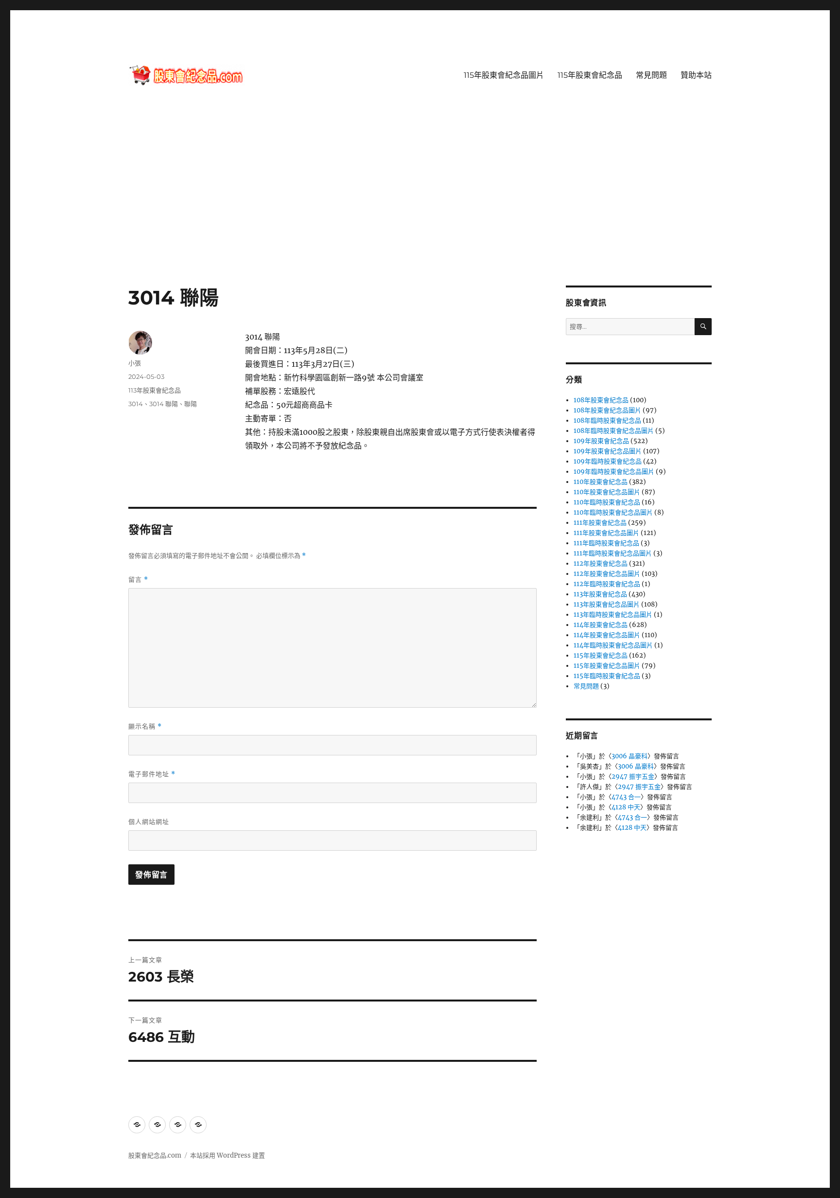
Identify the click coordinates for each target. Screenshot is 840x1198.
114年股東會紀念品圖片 (607, 635)
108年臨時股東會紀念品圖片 (614, 431)
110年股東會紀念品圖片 (607, 492)
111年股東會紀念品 (600, 523)
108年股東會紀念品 (601, 400)
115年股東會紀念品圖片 (504, 75)
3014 (135, 404)
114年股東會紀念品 (601, 625)
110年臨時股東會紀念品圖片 (613, 512)
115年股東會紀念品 (590, 75)
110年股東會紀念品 (601, 482)
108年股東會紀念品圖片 (607, 410)
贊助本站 (696, 75)
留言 (138, 579)
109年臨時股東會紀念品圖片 (614, 471)
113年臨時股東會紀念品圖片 (613, 614)
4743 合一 (626, 797)
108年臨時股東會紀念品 (607, 420)
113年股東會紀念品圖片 (607, 604)
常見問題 (651, 75)
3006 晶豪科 (630, 756)
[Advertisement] (420, 213)
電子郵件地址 (151, 774)
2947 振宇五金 (633, 776)
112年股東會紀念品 (601, 563)
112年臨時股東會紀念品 (607, 584)
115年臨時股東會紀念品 (607, 676)
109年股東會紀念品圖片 (608, 451)
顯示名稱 (145, 726)
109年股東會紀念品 (601, 441)
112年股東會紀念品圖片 (607, 574)
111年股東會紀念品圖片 (606, 533)
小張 (134, 363)
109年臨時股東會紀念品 (608, 461)
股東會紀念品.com (154, 1155)
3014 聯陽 (163, 404)
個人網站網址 (148, 821)
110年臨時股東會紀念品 (607, 502)
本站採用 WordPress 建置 (227, 1155)
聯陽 (190, 404)
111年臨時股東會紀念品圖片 (613, 553)
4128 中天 (626, 807)
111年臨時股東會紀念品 (606, 543)
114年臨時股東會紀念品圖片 (613, 645)
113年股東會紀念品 (154, 390)
